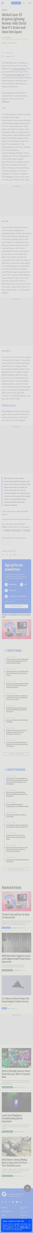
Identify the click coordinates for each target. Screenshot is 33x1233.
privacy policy (24, 1227)
